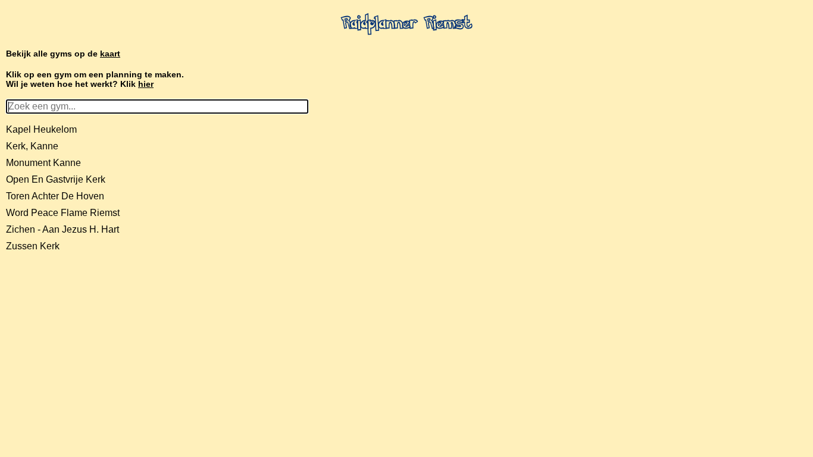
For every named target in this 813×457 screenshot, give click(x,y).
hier (146, 84)
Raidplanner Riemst (407, 24)
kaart (110, 53)
